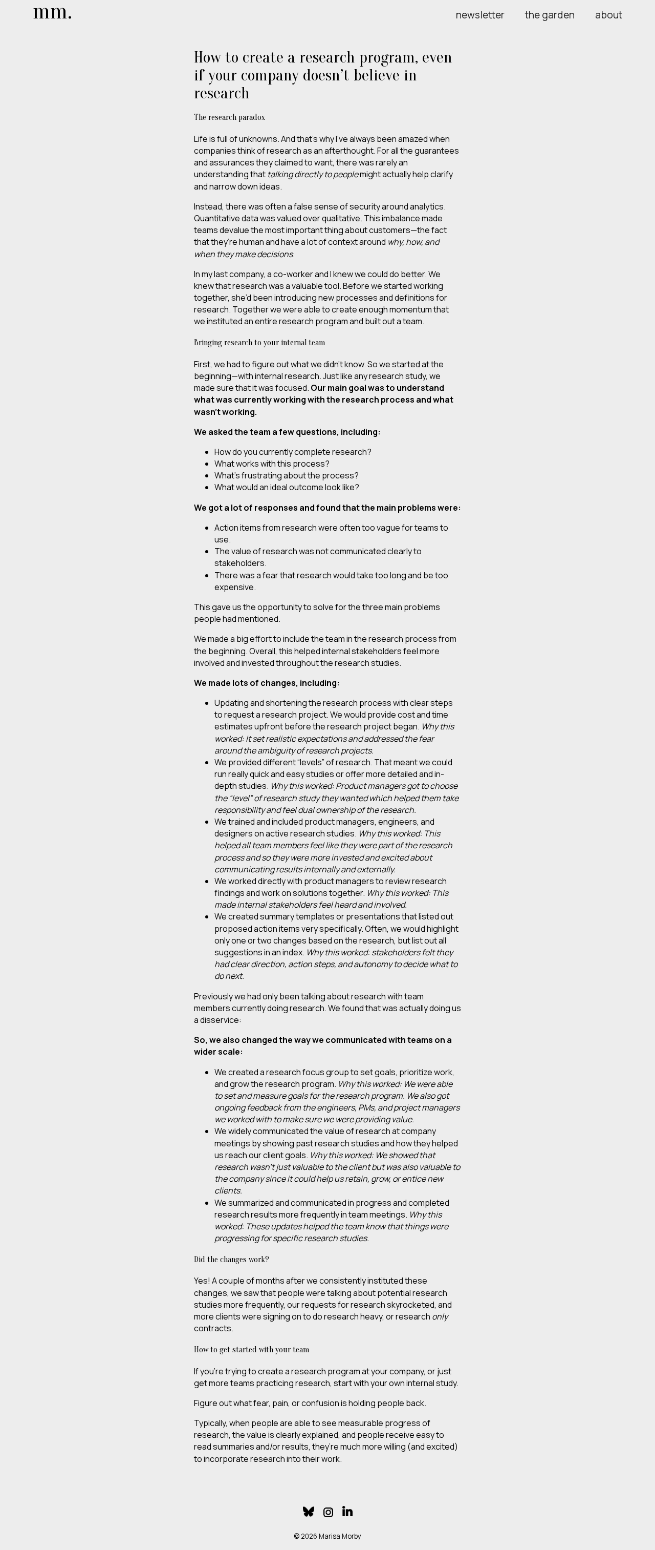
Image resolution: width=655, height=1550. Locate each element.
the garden (550, 15)
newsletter (480, 15)
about (608, 15)
